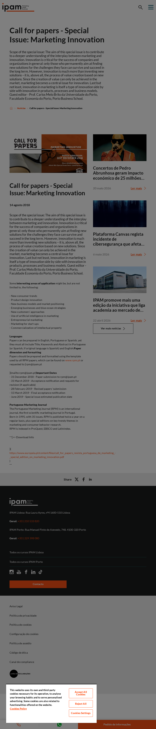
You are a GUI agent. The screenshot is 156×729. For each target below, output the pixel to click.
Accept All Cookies (81, 693)
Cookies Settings (81, 713)
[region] (51, 703)
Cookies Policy (18, 708)
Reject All (81, 703)
